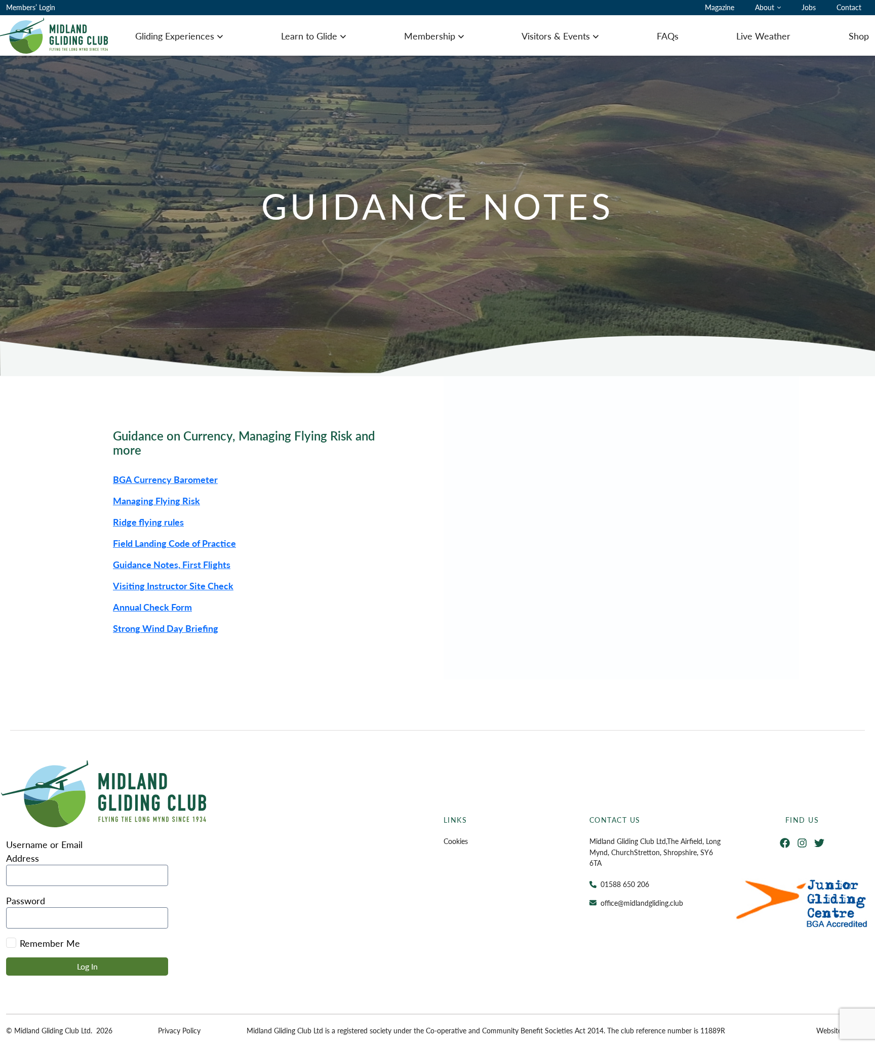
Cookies (456, 841)
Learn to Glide (309, 35)
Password (25, 900)
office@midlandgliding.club (642, 903)
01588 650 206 (625, 884)
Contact (849, 7)
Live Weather (763, 35)
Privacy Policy (179, 1030)
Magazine (719, 7)
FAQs (668, 35)
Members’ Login (30, 7)
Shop (859, 35)
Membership (429, 35)
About (764, 7)
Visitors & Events (556, 35)
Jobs (809, 7)
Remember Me (50, 943)
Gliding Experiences (174, 35)
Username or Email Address (44, 851)
